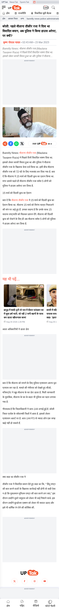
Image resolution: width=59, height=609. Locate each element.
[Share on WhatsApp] (16, 143)
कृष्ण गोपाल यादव (11, 42)
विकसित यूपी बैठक (43, 13)
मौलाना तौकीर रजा (27, 153)
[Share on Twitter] (22, 143)
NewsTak (14, 2)
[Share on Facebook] (10, 143)
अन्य (22, 18)
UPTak (5, 2)
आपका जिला (13, 18)
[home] (29, 573)
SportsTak (24, 2)
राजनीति (22, 13)
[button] (24, 304)
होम (7, 13)
